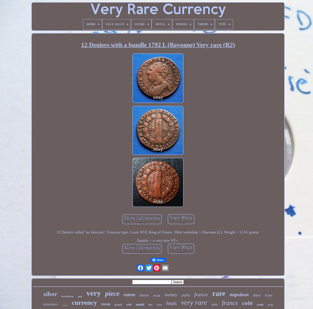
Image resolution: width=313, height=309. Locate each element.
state (214, 304)
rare (218, 293)
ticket (159, 304)
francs (230, 302)
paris (186, 295)
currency (84, 302)
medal (140, 304)
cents (260, 304)
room (105, 304)
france (201, 294)
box (150, 304)
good (80, 296)
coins (64, 305)
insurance (50, 304)
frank (156, 295)
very (93, 293)
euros (129, 294)
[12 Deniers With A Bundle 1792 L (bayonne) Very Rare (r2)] (158, 79)
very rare (194, 302)
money (171, 294)
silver (50, 293)
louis (171, 303)
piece (112, 293)
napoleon (239, 294)
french (118, 304)
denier (144, 295)
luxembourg (67, 296)
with (129, 304)
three (257, 295)
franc (269, 295)
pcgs (270, 304)
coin (247, 303)
